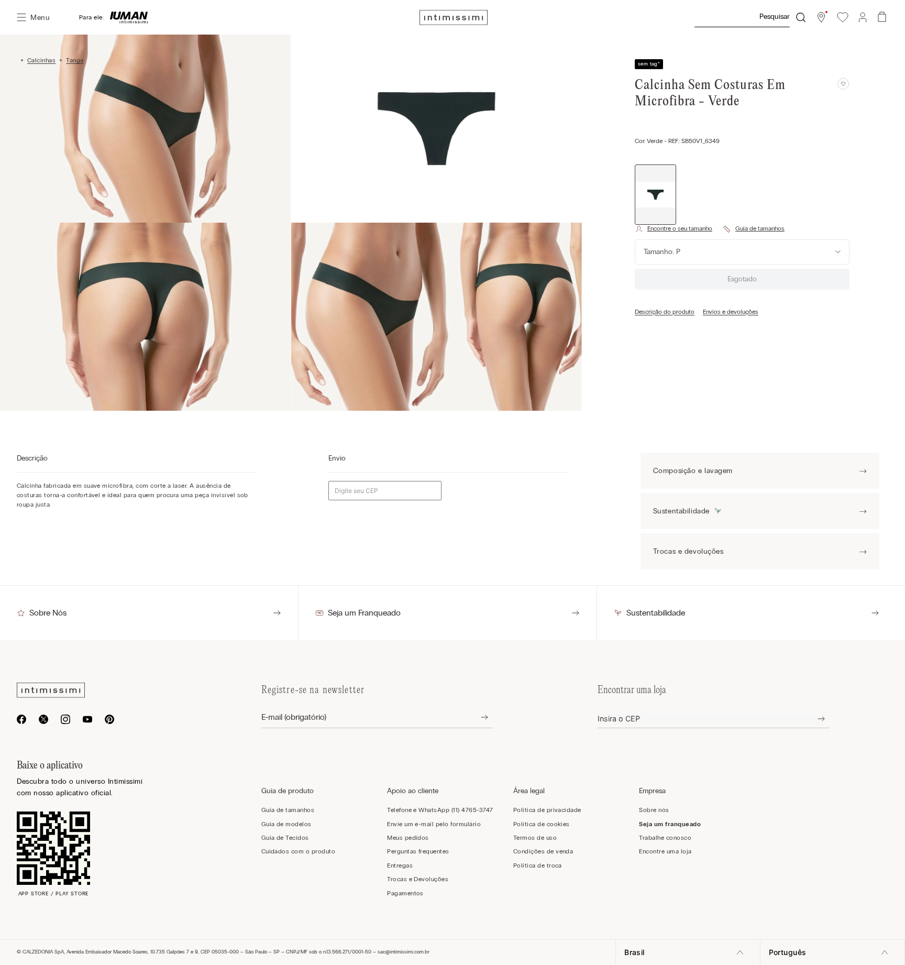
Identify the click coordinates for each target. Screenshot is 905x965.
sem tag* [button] (649, 64)
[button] (821, 17)
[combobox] (749, 17)
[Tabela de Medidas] (754, 229)
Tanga (74, 60)
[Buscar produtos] (800, 17)
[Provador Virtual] (673, 229)
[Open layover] (476, 717)
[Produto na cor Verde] (655, 194)
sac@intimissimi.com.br (403, 952)
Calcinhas (41, 60)
